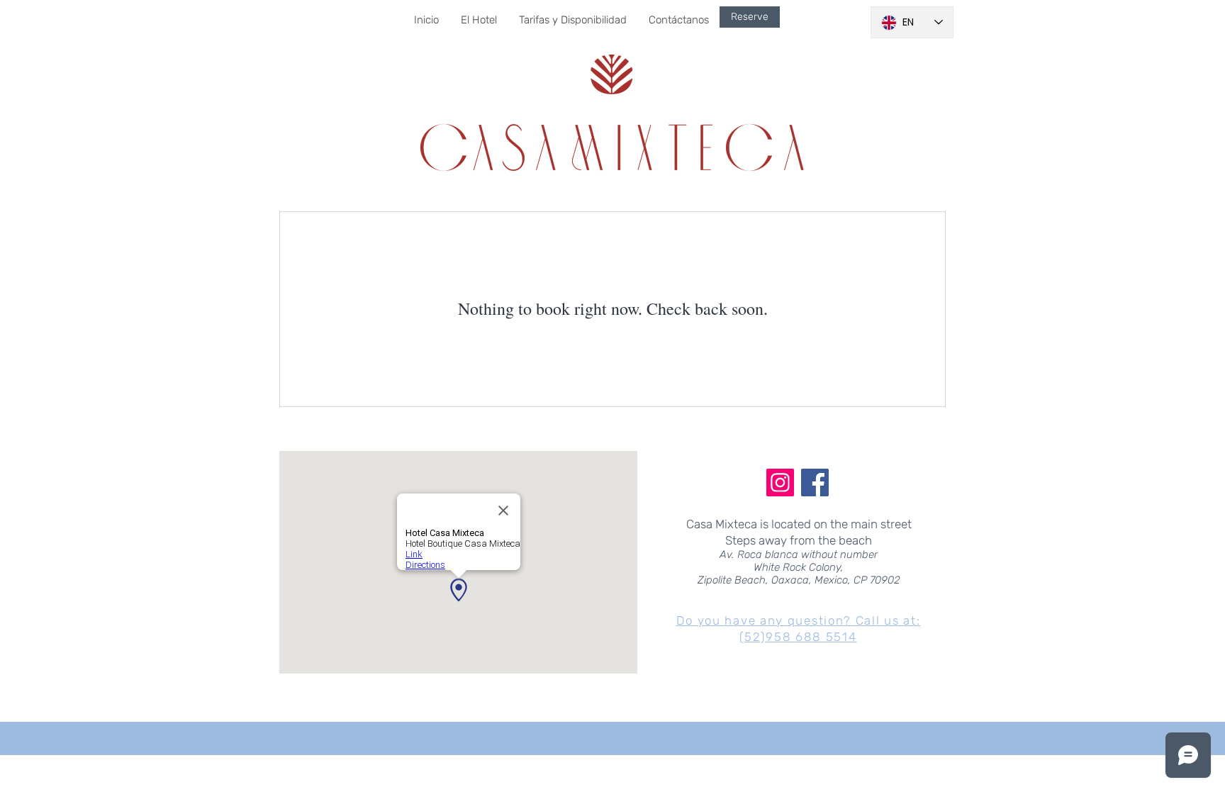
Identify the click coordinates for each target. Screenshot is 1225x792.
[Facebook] (815, 482)
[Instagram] (780, 482)
